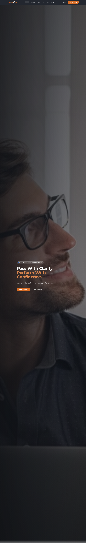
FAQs (48, 2)
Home (27, 2)
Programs (33, 2)
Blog (44, 2)
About (39, 2)
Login (65, 2)
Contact (52, 2)
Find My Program (73, 2)
